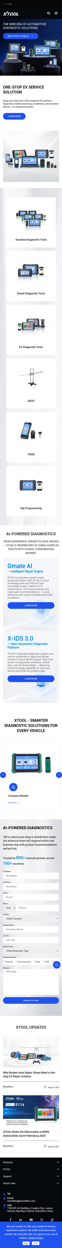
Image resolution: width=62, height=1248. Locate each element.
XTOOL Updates (31, 1027)
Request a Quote (31, 1000)
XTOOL (7, 1169)
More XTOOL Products (20, 36)
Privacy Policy (35, 1238)
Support (7, 1176)
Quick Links (9, 1183)
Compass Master (18, 795)
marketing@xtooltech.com (21, 1201)
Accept (35, 1243)
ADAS (38, 962)
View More (13, 802)
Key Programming (24, 962)
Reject (26, 1243)
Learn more (14, 116)
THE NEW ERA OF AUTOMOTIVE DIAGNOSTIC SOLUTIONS (24, 26)
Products (8, 1162)
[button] (3, 775)
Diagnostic (9, 962)
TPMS (47, 962)
